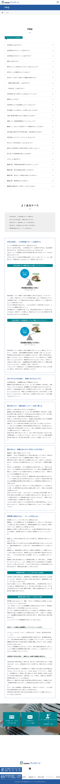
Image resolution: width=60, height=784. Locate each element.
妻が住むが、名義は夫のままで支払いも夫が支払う (23, 225)
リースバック (50, 777)
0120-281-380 (12, 723)
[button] (11, 769)
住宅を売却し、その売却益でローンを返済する (21, 216)
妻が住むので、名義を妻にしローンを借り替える (22, 222)
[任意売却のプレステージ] (10, 2)
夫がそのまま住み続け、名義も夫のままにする (21, 219)
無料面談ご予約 (48, 724)
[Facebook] (30, 768)
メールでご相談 (29, 723)
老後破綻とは (32, 777)
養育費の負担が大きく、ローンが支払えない (21, 228)
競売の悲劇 (41, 777)
